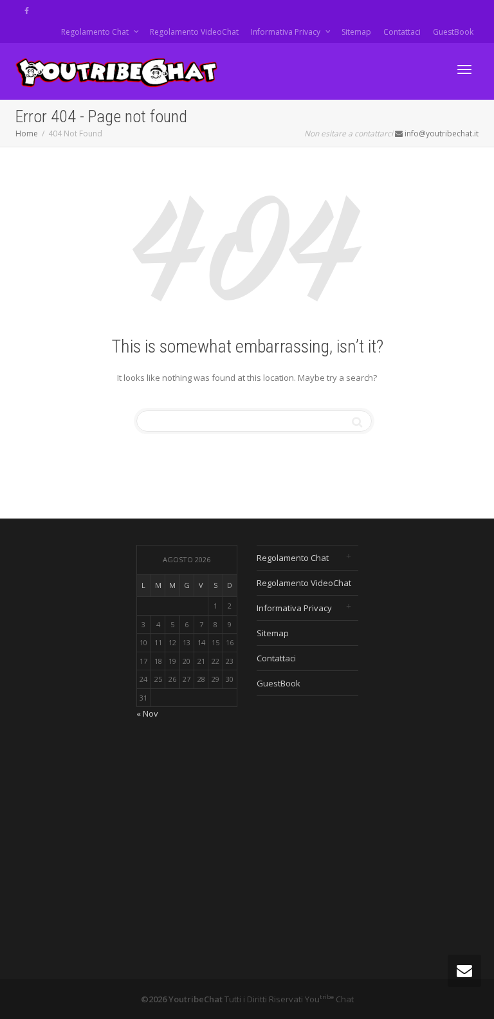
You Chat (329, 999)
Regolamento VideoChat (194, 31)
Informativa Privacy (286, 31)
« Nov (147, 713)
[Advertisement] (436, 738)
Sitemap (356, 31)
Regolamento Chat (96, 31)
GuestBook (453, 31)
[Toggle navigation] (464, 69)
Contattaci (402, 31)
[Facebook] (26, 10)
